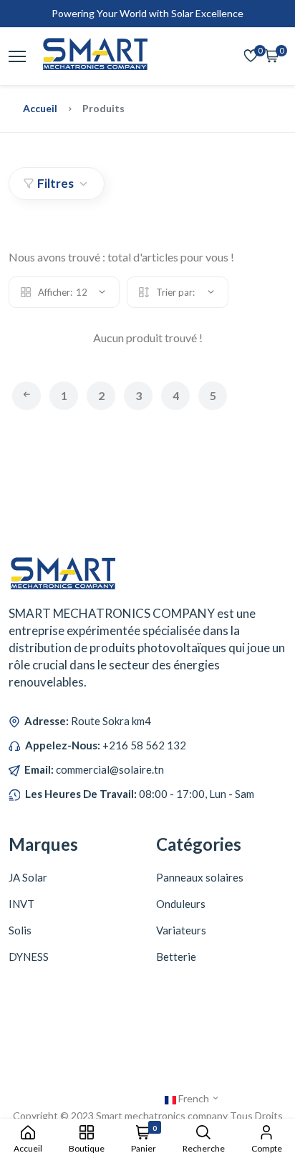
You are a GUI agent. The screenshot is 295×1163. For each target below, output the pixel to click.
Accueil (40, 108)
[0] (250, 57)
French (193, 1098)
